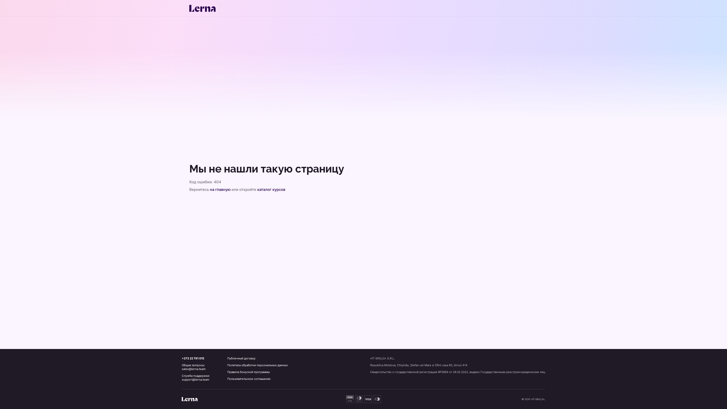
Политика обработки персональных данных (257, 365)
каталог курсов (271, 189)
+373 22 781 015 (193, 358)
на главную (220, 189)
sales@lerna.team (194, 369)
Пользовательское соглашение (249, 379)
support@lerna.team (195, 379)
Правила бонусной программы (248, 372)
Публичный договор (241, 358)
